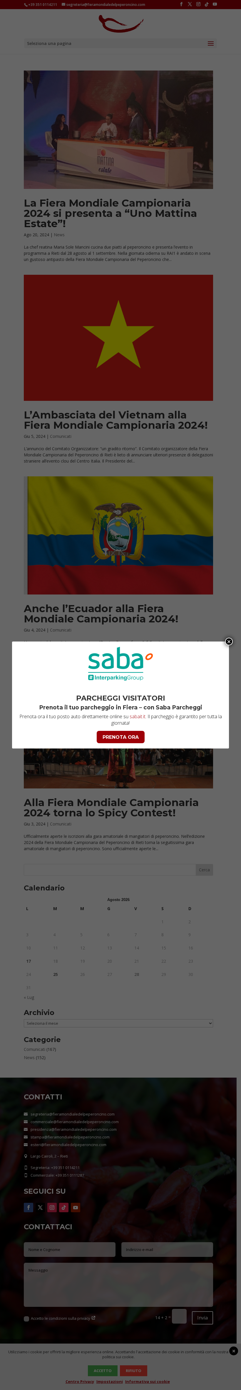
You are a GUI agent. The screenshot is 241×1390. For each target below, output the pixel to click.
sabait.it (137, 716)
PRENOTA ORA (121, 737)
